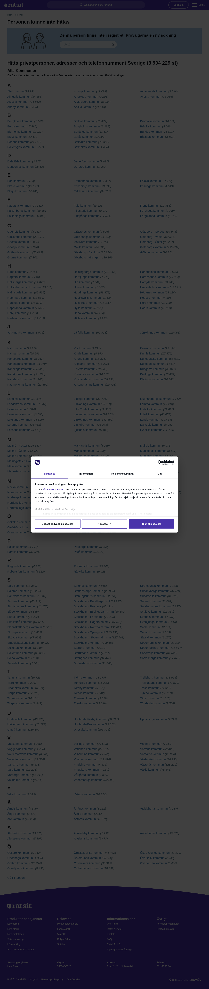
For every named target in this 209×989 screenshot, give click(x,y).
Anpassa (103, 523)
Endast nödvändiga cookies (57, 523)
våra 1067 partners (54, 489)
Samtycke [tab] (49, 473)
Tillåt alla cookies (151, 523)
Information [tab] (86, 473)
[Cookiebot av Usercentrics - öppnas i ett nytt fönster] (160, 462)
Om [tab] (160, 473)
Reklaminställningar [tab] (122, 473)
